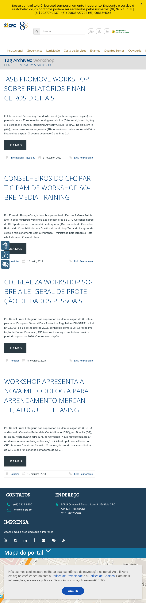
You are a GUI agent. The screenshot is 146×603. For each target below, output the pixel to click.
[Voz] (5, 255)
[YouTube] (6, 540)
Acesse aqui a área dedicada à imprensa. (29, 531)
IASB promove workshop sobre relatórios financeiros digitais (46, 88)
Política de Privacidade (67, 576)
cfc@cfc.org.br (22, 509)
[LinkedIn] (26, 540)
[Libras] (5, 245)
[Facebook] (35, 540)
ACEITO (73, 590)
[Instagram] (16, 540)
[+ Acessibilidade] (5, 264)
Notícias (30, 157)
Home (8, 65)
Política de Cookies (101, 576)
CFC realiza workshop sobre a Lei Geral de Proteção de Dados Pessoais (48, 291)
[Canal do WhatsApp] (54, 540)
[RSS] (65, 540)
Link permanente (83, 157)
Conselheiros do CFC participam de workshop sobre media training (48, 188)
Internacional (17, 157)
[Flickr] (44, 540)
